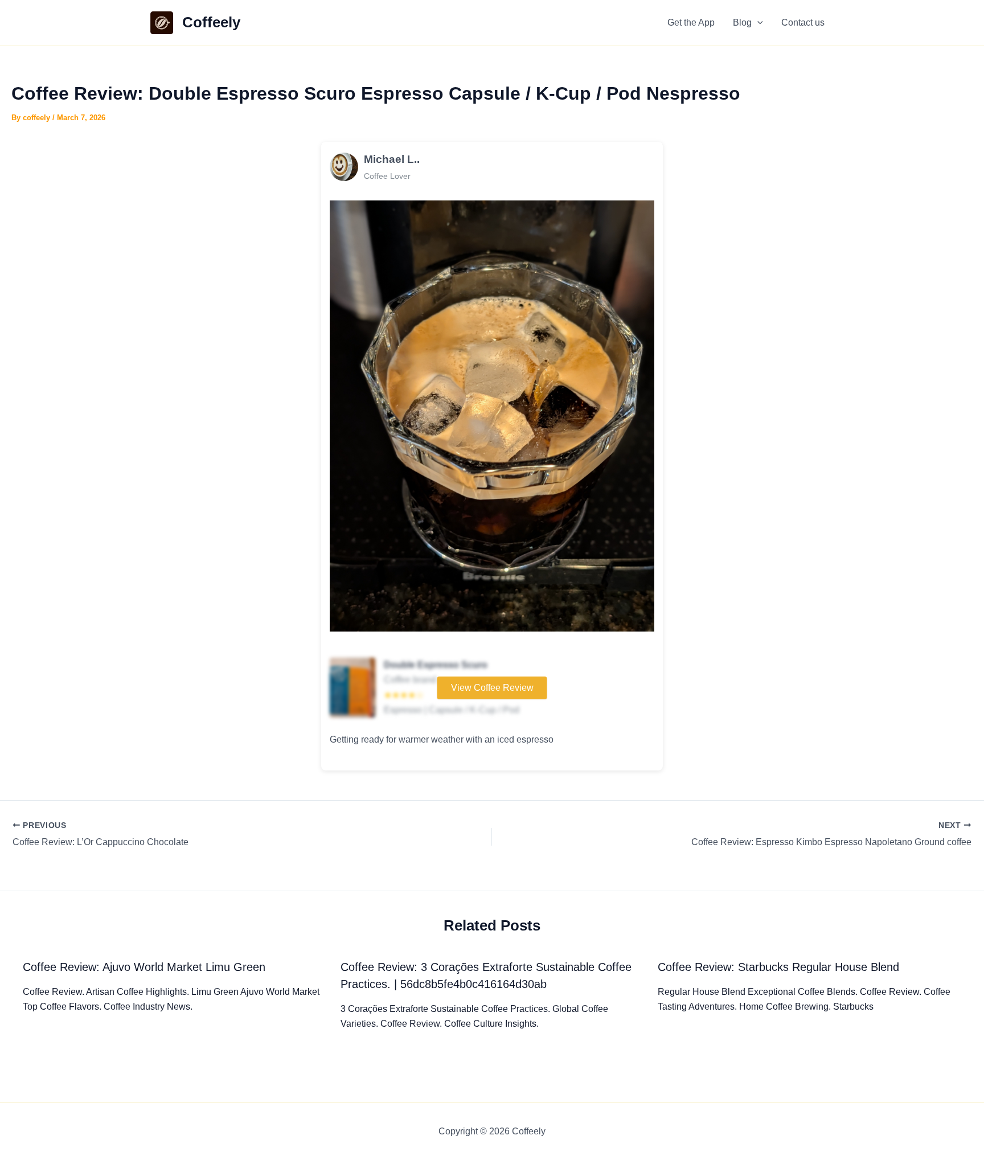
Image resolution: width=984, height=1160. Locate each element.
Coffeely (211, 22)
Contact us (803, 22)
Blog (742, 22)
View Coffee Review (492, 687)
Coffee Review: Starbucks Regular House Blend (778, 967)
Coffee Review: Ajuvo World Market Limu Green (144, 967)
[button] (757, 23)
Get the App (691, 22)
